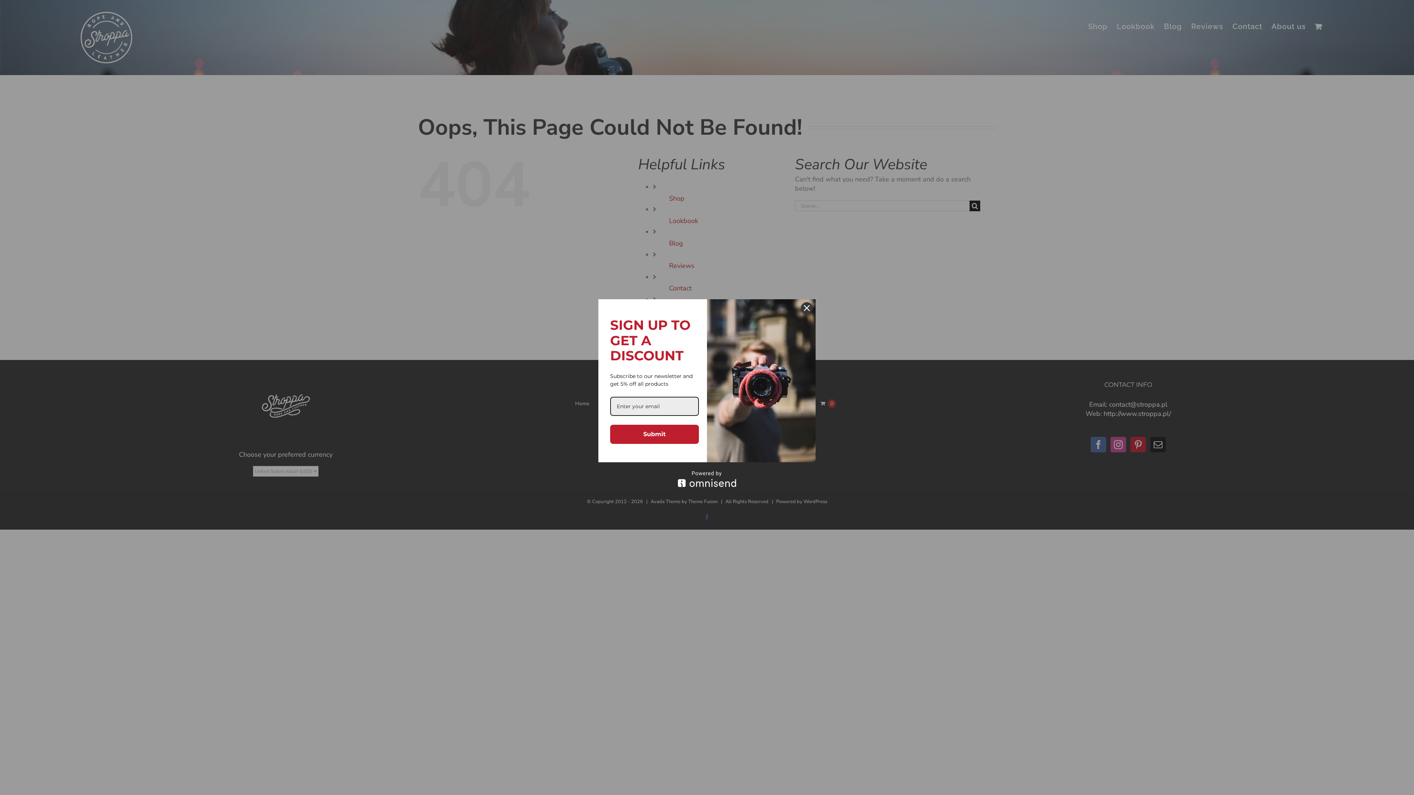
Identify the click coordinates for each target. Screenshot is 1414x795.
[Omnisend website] (707, 479)
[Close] (807, 308)
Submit (654, 434)
